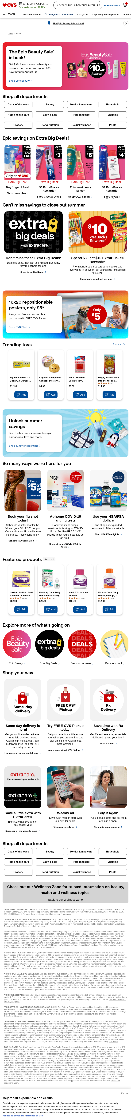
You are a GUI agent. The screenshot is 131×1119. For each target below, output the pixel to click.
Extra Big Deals (48, 663)
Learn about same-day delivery (21, 753)
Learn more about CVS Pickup (64, 750)
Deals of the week (81, 663)
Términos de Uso (34, 1116)
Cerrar (125, 1093)
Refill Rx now (107, 743)
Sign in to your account (107, 827)
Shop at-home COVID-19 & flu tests (65, 545)
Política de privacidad (13, 1116)
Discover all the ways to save (21, 831)
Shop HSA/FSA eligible (107, 534)
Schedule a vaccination (21, 540)
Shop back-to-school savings (96, 279)
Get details (113, 1042)
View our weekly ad (64, 827)
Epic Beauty (16, 663)
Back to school (113, 663)
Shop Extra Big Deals (31, 272)
